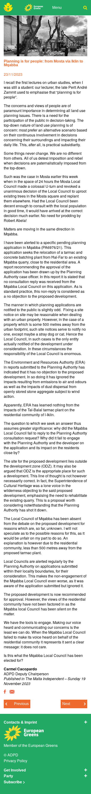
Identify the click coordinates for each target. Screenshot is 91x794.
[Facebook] (5, 692)
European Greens (43, 745)
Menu (57, 8)
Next (66, 704)
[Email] (12, 692)
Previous (21, 704)
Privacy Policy (15, 760)
